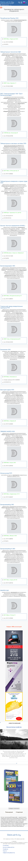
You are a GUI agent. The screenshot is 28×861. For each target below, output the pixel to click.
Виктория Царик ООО (7, 390)
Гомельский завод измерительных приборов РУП (11, 307)
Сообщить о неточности (14, 808)
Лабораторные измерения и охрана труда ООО (13, 182)
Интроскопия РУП (6, 473)
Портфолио (5, 849)
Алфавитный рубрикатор (9, 852)
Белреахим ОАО (5, 349)
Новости (5, 850)
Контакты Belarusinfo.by (8, 847)
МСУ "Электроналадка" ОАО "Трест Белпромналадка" (11, 94)
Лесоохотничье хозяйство (14, 727)
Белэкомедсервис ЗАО (7, 266)
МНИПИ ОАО (4, 590)
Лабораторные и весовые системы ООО (13, 143)
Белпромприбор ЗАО (7, 504)
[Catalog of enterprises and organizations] (7, 2)
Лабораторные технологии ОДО (10, 52)
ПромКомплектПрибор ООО (9, 18)
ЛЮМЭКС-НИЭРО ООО (7, 431)
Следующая (19, 812)
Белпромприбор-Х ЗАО (7, 549)
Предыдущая (9, 812)
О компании (6, 845)
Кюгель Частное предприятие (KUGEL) (12, 225)
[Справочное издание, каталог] (14, 786)
